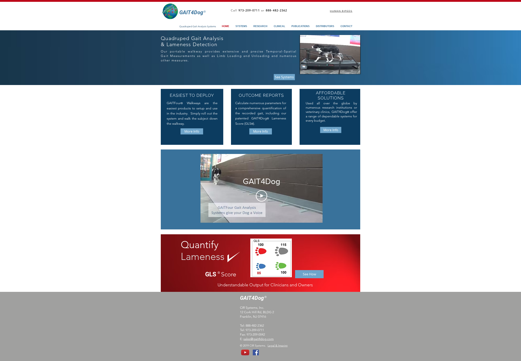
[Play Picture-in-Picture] (348, 68)
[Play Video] (261, 196)
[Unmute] (312, 68)
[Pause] (305, 68)
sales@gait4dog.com (258, 339)
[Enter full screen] (355, 68)
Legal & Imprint (278, 345)
